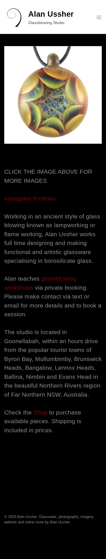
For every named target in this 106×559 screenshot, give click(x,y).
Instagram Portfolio (29, 198)
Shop (40, 412)
